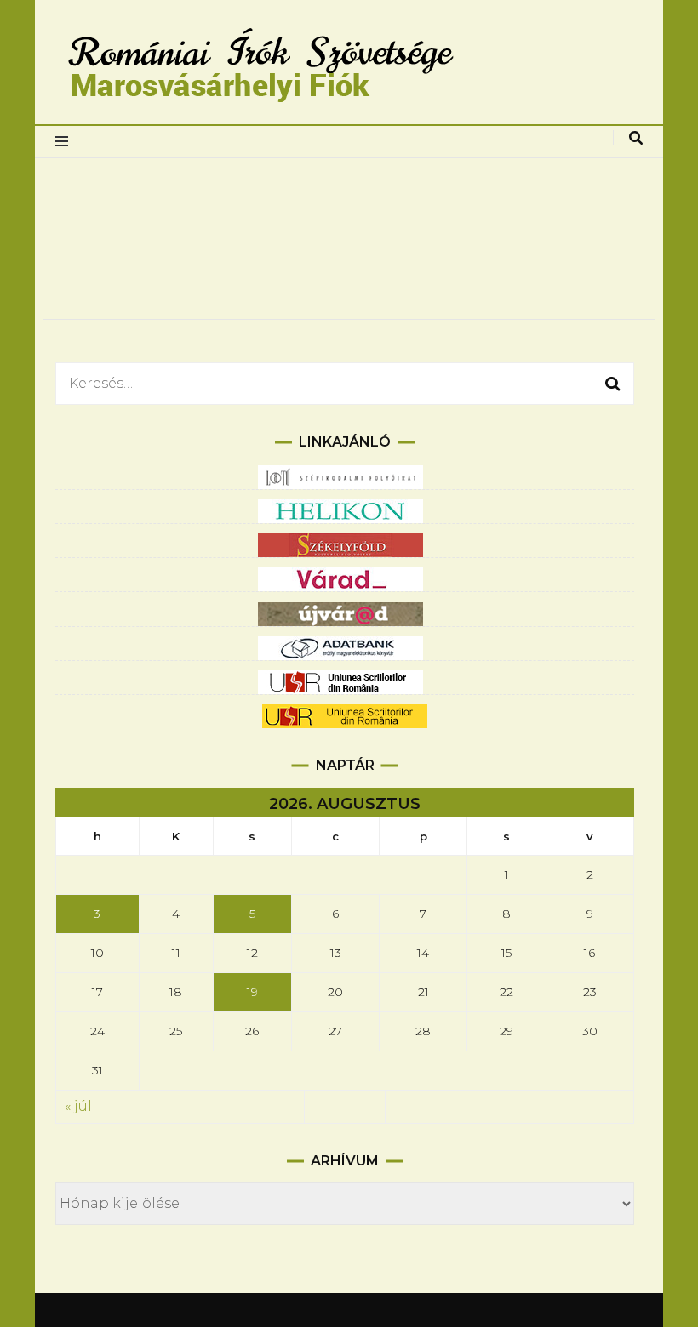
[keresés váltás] (636, 138)
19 (252, 992)
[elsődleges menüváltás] (66, 141)
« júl (78, 1106)
